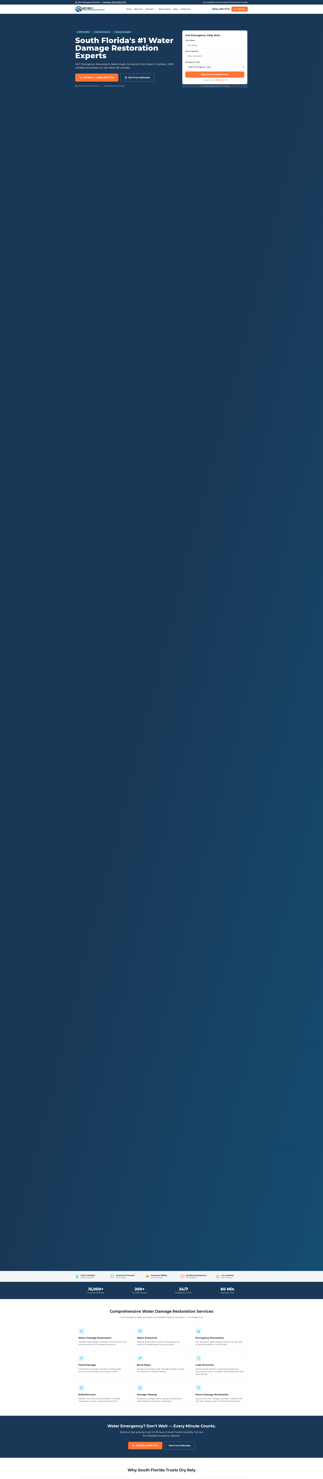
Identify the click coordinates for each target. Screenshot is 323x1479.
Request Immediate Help (214, 74)
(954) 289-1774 (221, 9)
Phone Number (191, 51)
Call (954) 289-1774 (147, 1445)
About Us (138, 9)
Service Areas (165, 9)
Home (128, 9)
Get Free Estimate (139, 77)
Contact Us (185, 9)
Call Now (240, 9)
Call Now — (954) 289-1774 (98, 77)
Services (149, 9)
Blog (176, 9)
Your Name (190, 40)
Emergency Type (192, 62)
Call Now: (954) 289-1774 (114, 2)
